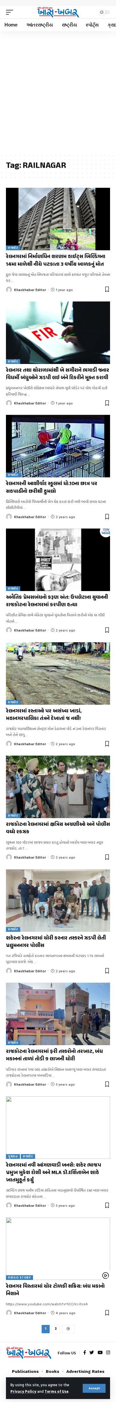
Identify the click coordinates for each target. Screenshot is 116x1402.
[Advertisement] (58, 92)
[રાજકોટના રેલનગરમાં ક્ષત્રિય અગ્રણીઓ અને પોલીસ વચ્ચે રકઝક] (58, 787)
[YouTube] (100, 1353)
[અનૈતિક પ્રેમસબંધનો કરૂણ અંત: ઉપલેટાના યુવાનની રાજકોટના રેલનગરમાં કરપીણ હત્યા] (58, 560)
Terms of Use (56, 1391)
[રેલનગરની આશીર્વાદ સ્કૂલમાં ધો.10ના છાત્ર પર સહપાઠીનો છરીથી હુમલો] (58, 446)
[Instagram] (108, 1353)
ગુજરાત (13, 1156)
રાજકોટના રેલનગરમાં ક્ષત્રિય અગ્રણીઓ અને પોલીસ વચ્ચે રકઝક (58, 828)
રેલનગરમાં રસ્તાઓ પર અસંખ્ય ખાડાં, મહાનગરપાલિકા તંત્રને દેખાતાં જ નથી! (43, 715)
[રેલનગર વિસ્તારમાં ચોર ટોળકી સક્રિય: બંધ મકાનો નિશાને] (58, 1248)
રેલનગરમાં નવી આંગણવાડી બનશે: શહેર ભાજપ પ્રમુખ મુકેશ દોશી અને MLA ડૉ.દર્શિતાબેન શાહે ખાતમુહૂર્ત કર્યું (53, 1172)
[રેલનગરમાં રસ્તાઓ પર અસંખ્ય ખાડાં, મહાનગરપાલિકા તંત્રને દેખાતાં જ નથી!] (58, 673)
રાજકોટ (13, 248)
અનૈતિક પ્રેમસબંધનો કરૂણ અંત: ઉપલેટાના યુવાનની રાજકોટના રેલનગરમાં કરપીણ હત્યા (57, 601)
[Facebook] (84, 1353)
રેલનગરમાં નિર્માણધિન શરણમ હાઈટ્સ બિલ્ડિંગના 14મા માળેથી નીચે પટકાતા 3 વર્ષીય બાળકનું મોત (55, 260)
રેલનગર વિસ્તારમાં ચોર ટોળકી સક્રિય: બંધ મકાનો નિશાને (55, 1290)
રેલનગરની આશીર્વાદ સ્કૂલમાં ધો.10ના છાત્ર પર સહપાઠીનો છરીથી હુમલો (51, 488)
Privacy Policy (23, 1391)
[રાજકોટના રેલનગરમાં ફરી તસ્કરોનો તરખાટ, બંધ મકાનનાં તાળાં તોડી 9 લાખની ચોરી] (58, 1014)
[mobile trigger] (11, 12)
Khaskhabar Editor (30, 289)
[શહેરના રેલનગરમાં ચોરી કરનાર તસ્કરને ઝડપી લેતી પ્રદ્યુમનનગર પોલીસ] (58, 900)
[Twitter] (92, 1353)
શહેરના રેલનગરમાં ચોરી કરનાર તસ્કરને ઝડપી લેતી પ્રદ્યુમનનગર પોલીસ (56, 942)
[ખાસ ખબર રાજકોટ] (58, 12)
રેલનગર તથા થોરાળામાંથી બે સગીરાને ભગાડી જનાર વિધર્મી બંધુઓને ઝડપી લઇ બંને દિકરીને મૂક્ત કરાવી (57, 374)
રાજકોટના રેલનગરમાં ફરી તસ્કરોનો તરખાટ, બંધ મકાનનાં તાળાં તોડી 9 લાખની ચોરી (54, 1055)
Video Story (19, 1277)
